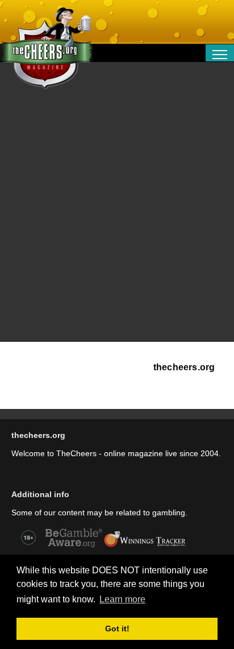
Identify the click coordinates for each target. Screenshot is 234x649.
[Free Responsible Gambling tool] (144, 546)
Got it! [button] (117, 628)
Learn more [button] (122, 599)
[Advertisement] (117, 219)
